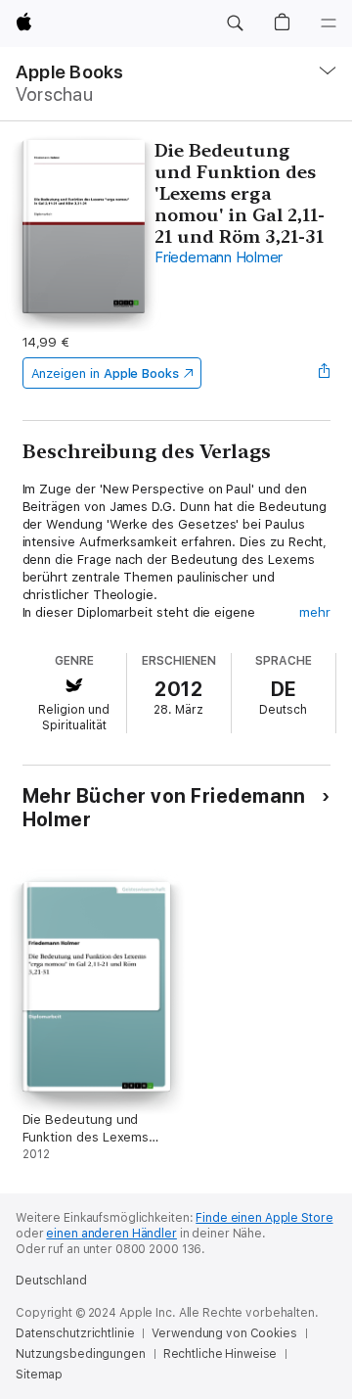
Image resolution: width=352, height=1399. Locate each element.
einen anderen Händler (111, 1233)
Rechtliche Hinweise (220, 1354)
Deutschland (51, 1280)
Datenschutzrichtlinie (75, 1333)
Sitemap (39, 1374)
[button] (234, 23)
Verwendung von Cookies (224, 1333)
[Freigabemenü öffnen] (323, 373)
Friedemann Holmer (218, 257)
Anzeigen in (105, 373)
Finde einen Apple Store (264, 1218)
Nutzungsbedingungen (81, 1354)
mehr (314, 612)
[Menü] (328, 23)
